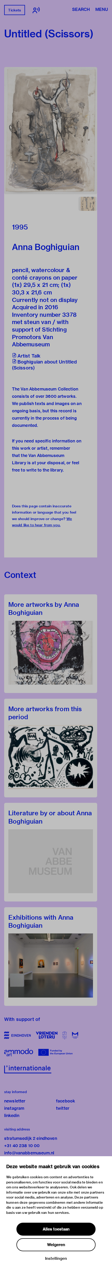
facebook (65, 1101)
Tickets (14, 10)
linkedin (11, 1115)
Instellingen (56, 1258)
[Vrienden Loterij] (46, 1035)
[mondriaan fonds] (75, 1035)
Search (81, 10)
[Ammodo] (18, 1052)
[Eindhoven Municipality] (17, 1035)
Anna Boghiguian (45, 247)
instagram (14, 1108)
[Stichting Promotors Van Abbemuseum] (65, 1035)
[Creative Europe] (56, 1052)
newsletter (15, 1101)
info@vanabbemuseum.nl (29, 1153)
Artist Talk (29, 356)
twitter (62, 1108)
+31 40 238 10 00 (22, 1145)
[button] (50, 130)
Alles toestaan (56, 1229)
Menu (101, 10)
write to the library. (45, 470)
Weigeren (56, 1244)
